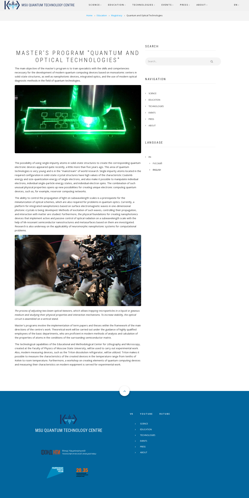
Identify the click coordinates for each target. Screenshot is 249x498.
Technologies (156, 106)
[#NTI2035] (82, 472)
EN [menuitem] (236, 4)
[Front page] (68, 419)
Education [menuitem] (116, 4)
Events (152, 112)
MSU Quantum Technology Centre (48, 5)
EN (150, 157)
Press (151, 119)
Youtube (146, 413)
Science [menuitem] (94, 4)
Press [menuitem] (184, 4)
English (157, 169)
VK (131, 413)
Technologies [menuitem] (142, 4)
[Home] (12, 5)
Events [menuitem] (167, 4)
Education (154, 99)
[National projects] (55, 472)
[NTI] (69, 452)
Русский (157, 163)
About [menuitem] (201, 4)
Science (152, 93)
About (152, 125)
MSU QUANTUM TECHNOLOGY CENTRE (68, 430)
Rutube (165, 413)
